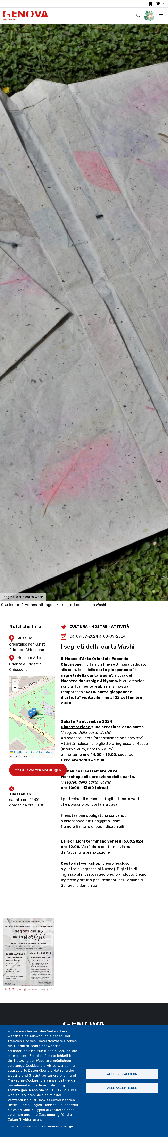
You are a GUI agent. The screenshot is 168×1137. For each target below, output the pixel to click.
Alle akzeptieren (122, 1088)
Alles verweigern (122, 1074)
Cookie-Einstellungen (59, 1126)
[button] (30, 714)
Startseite (10, 604)
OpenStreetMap (41, 752)
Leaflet (18, 752)
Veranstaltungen (39, 604)
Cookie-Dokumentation (24, 1126)
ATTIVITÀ (120, 626)
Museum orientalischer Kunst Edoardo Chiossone (27, 644)
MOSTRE (99, 626)
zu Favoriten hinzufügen (40, 770)
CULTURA (78, 626)
